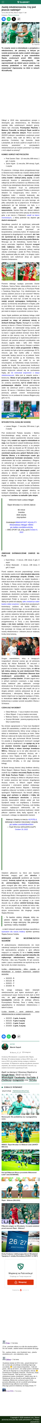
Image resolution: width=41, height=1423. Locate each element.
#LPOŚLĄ (32, 819)
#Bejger (24, 525)
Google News (8, 1075)
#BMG (30, 525)
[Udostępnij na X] (14, 19)
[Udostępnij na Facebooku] (4, 19)
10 (25, 12)
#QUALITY (32, 522)
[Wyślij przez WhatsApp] (9, 19)
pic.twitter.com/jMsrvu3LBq (21, 527)
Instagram (27, 1052)
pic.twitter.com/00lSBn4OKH (21, 824)
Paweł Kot (36, 44)
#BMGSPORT (21, 522)
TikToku (33, 1080)
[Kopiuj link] (19, 19)
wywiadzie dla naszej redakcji (13, 932)
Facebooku (19, 1077)
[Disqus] (20, 1365)
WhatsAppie (7, 1077)
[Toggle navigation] (3, 2)
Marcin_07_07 (15, 1052)
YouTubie (31, 1077)
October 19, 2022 (21, 829)
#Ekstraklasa (15, 525)
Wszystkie (6, 1091)
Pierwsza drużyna (13, 15)
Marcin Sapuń (18, 12)
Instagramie (18, 1080)
